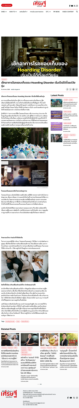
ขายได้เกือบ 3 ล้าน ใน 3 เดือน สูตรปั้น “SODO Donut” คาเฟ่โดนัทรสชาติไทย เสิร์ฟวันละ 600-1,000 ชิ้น (48, 355)
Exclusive (4, 79)
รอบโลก (71, 100)
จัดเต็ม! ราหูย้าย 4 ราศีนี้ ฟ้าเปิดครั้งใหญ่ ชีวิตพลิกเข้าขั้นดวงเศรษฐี (70, 115)
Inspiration (72, 135)
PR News (56, 12)
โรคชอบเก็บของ (25, 321)
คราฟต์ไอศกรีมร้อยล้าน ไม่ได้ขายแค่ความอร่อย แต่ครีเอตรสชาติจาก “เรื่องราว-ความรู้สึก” (10, 354)
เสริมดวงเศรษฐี (67, 111)
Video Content (68, 12)
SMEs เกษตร (24, 352)
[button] (39, 384)
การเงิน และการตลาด (36, 12)
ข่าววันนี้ (65, 100)
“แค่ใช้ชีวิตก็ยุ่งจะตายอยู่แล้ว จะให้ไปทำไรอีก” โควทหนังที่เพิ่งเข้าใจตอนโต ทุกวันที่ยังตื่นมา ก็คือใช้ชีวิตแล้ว (70, 142)
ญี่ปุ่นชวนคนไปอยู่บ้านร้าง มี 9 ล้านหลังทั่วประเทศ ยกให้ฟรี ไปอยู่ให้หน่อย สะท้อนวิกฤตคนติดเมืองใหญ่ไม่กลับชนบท (70, 105)
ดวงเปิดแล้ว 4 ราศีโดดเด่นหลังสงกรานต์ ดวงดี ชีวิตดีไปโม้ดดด (70, 127)
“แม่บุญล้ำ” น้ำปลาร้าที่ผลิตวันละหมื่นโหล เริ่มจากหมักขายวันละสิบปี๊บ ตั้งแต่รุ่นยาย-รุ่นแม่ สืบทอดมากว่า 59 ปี (69, 355)
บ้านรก (18, 321)
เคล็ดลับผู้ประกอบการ (26, 354)
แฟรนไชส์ (23, 12)
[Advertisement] (39, 24)
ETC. (47, 12)
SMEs (3, 12)
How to (12, 12)
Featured (66, 135)
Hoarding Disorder (10, 321)
